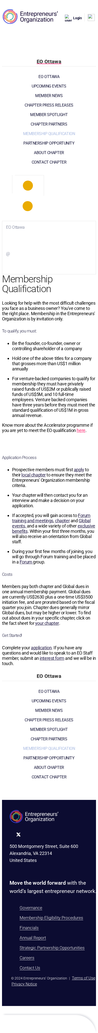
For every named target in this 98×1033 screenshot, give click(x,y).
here (81, 430)
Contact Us (30, 967)
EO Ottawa (48, 76)
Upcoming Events (49, 86)
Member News (49, 95)
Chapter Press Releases (49, 105)
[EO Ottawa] (28, 185)
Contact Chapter (49, 162)
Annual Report (33, 937)
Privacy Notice (24, 984)
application (41, 647)
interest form (52, 658)
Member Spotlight (49, 114)
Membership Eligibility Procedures (51, 917)
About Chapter (49, 152)
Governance (31, 907)
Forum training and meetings (51, 518)
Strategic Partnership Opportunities (52, 947)
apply (79, 469)
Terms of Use (83, 978)
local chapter (33, 474)
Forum (26, 562)
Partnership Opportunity (48, 143)
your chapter (47, 623)
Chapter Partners (49, 124)
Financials (29, 927)
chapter (62, 520)
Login (77, 18)
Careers (27, 957)
